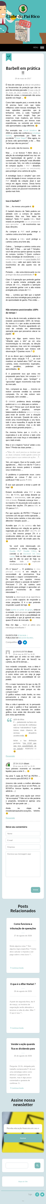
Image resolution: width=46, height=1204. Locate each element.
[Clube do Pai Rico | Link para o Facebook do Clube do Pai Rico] (37, 1195)
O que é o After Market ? (23, 984)
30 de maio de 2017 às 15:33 (23, 766)
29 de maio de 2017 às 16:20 (23, 654)
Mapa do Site (23, 1182)
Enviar (35, 890)
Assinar (23, 1138)
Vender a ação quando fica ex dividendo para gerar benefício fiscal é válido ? (23, 1047)
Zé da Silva (18, 763)
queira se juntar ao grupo (21, 610)
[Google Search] (37, 1165)
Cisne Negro (20, 138)
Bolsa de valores (26, 638)
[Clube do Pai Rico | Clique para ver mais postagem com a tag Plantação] (9, 57)
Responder (10, 756)
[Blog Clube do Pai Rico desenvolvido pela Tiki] (23, 1201)
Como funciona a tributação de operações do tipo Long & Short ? (23, 926)
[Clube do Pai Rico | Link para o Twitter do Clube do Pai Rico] (24, 643)
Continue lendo (17, 968)
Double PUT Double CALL (23, 551)
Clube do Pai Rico (23, 11)
